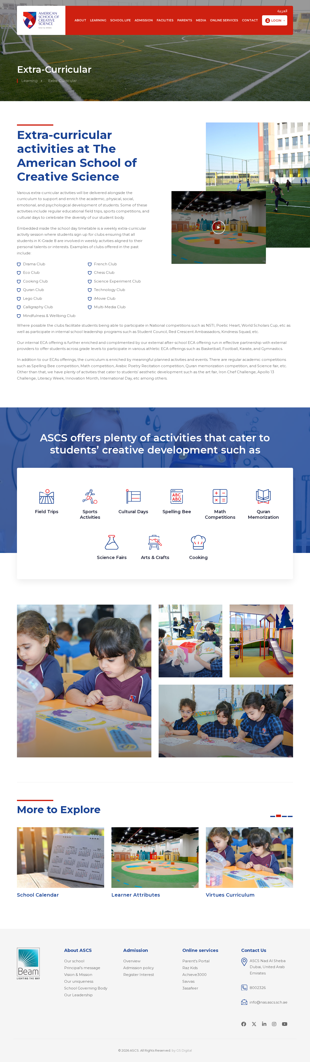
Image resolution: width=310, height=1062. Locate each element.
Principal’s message (82, 967)
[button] (274, 20)
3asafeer (190, 988)
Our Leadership (78, 995)
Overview (131, 961)
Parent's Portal (195, 961)
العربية (282, 11)
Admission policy (138, 967)
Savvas (188, 981)
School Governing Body (85, 988)
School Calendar (38, 895)
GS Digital (184, 1050)
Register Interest (138, 974)
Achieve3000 (194, 974)
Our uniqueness (78, 981)
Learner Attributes (135, 895)
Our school (74, 961)
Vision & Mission (78, 974)
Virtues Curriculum (230, 895)
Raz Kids (190, 967)
